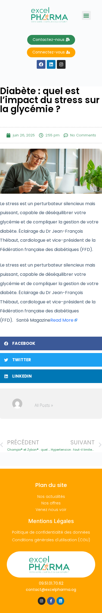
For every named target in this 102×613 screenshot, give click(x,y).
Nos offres (51, 503)
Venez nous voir (51, 509)
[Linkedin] (60, 601)
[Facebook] (41, 64)
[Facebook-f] (51, 601)
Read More (61, 320)
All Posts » (44, 405)
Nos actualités (51, 496)
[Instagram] (42, 601)
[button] (86, 15)
